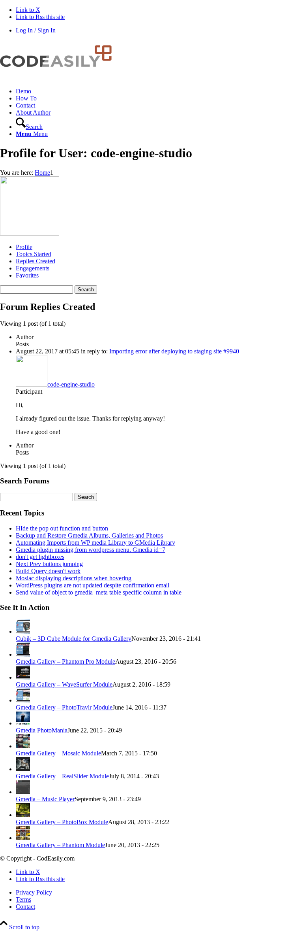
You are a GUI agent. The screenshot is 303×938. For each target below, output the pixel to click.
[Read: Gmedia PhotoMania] (23, 723)
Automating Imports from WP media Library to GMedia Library (95, 542)
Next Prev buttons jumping (49, 564)
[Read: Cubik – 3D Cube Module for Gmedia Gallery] (23, 631)
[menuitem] (159, 91)
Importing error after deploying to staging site (165, 351)
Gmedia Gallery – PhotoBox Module (62, 822)
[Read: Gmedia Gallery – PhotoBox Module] (23, 815)
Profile (24, 246)
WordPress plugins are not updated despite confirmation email (92, 585)
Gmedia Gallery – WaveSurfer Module (64, 684)
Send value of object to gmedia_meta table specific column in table (98, 592)
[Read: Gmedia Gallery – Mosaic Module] (23, 746)
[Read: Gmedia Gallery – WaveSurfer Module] (23, 677)
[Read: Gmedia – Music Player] (23, 792)
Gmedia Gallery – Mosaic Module (58, 753)
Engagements (32, 268)
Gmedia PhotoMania (41, 730)
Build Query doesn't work (48, 571)
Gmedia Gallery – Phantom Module (60, 845)
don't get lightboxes (40, 556)
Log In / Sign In (36, 30)
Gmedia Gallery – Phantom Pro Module (65, 661)
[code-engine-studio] (29, 233)
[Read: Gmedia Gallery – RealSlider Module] (23, 769)
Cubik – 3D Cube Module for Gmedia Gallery (73, 638)
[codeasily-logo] (59, 77)
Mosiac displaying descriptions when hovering (73, 578)
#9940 (231, 351)
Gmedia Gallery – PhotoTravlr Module (64, 707)
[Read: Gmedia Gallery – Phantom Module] (23, 837)
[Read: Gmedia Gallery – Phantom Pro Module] (23, 654)
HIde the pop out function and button (62, 528)
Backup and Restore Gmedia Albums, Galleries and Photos (89, 535)
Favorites (27, 275)
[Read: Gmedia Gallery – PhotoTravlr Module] (23, 700)
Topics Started (33, 254)
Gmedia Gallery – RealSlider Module (62, 776)
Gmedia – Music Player (45, 799)
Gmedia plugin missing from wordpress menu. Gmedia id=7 (90, 549)
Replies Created (35, 261)
